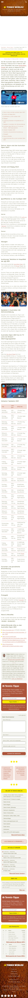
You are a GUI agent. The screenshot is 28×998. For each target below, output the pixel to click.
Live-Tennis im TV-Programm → (14, 841)
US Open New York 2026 (9, 866)
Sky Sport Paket (11, 354)
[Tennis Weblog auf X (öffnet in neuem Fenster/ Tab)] (5, 996)
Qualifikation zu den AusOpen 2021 (11, 116)
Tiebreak (3, 226)
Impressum (14, 971)
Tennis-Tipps (13, 705)
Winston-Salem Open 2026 (10, 853)
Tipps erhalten (13, 701)
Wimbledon (6, 829)
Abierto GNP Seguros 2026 (10, 862)
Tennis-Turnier (6, 801)
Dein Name (6, 734)
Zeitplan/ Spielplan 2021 (9, 129)
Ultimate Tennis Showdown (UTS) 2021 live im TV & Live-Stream (20, 771)
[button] (2, 2)
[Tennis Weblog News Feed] (9, 996)
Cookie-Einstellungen (14, 976)
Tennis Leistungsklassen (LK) (10, 821)
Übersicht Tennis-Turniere (17, 873)
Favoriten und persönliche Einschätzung (13, 132)
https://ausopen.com (8, 630)
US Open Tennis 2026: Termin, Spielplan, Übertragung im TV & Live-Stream (13, 795)
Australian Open (18, 264)
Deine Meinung (7, 719)
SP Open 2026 (6, 870)
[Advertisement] (14, 31)
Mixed (22, 553)
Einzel (17, 266)
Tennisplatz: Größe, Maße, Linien (11, 815)
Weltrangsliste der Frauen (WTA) (15, 956)
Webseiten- (9, 746)
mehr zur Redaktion (16, 678)
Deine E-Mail (12, 740)
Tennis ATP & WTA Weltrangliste (11, 832)
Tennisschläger (7, 818)
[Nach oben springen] (26, 996)
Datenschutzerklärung (14, 709)
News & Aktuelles (7, 136)
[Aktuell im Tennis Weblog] (15, 996)
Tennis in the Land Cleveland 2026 (12, 857)
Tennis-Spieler (6, 823)
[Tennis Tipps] (12, 996)
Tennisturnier (11, 659)
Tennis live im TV (14, 979)
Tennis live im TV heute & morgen (11, 799)
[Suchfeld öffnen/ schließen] (26, 2)
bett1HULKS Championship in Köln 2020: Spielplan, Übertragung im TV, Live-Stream (7, 773)
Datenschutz (14, 973)
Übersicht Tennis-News (18, 835)
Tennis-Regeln (6, 804)
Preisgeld (5, 134)
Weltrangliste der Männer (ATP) (15, 942)
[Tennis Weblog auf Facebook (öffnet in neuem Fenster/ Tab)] (2, 996)
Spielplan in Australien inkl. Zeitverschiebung (14, 124)
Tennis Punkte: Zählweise (9, 807)
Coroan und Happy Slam (9, 114)
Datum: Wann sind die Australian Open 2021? (14, 112)
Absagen (5, 118)
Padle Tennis (6, 826)
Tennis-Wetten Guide (14, 982)
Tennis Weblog (15, 7)
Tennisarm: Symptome (9, 810)
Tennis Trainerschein (8, 812)
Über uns (22, 890)
